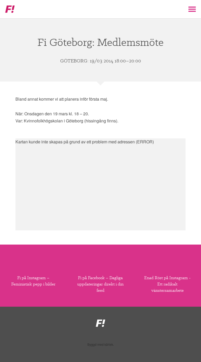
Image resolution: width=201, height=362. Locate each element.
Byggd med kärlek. (100, 344)
